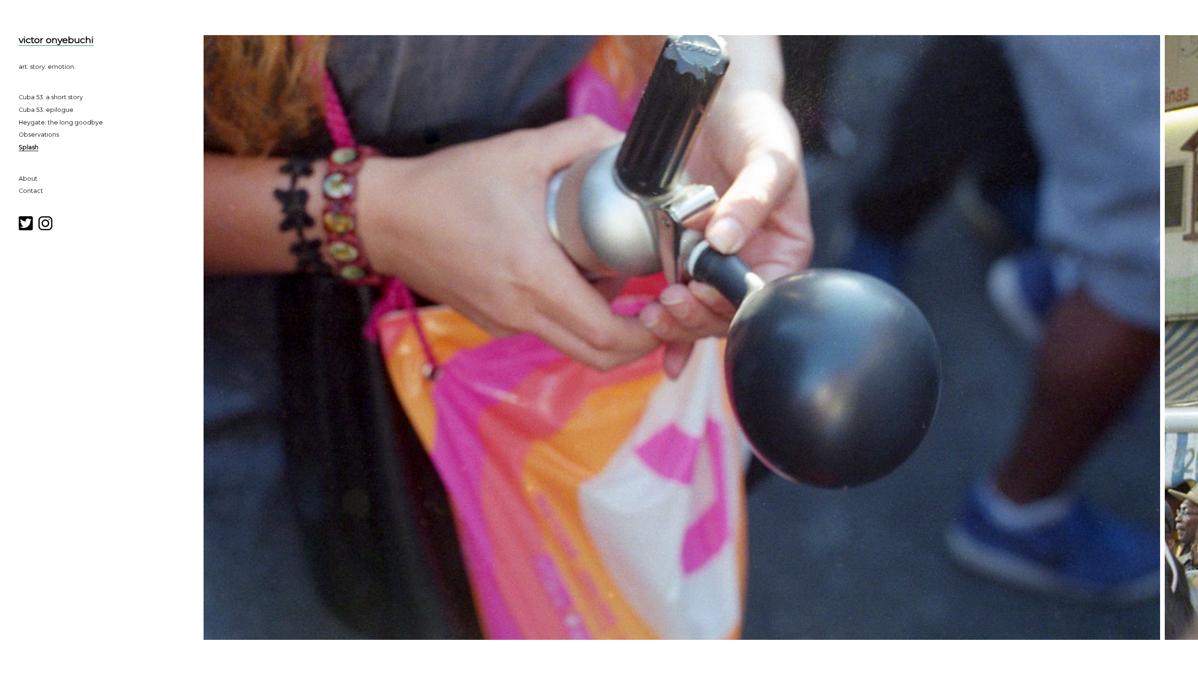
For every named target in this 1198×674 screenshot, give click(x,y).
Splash (28, 147)
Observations (39, 134)
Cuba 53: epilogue (46, 109)
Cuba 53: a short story (51, 97)
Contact (31, 190)
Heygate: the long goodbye (61, 122)
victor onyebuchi (56, 39)
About (28, 178)
